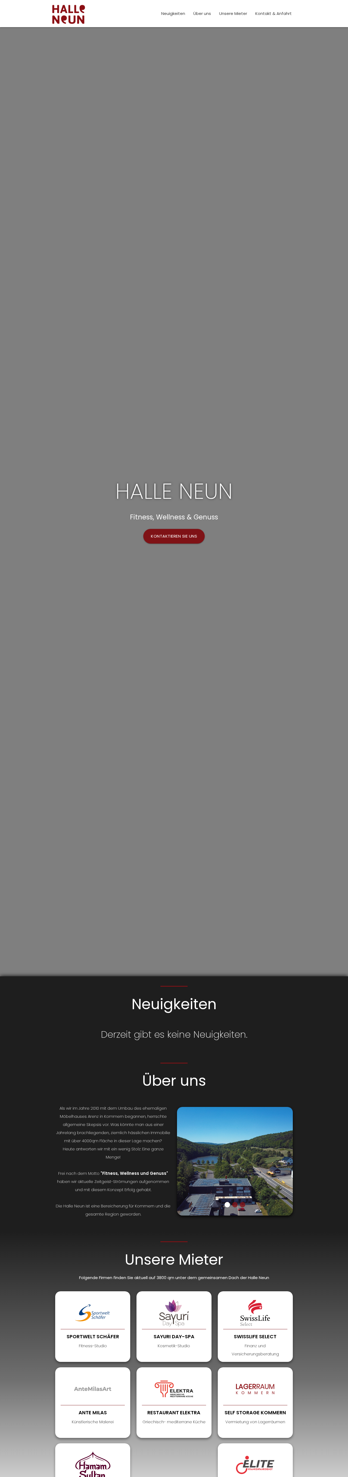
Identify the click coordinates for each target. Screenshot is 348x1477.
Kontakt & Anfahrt (273, 13)
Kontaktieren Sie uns (174, 536)
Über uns (202, 13)
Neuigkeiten (173, 13)
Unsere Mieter (233, 13)
